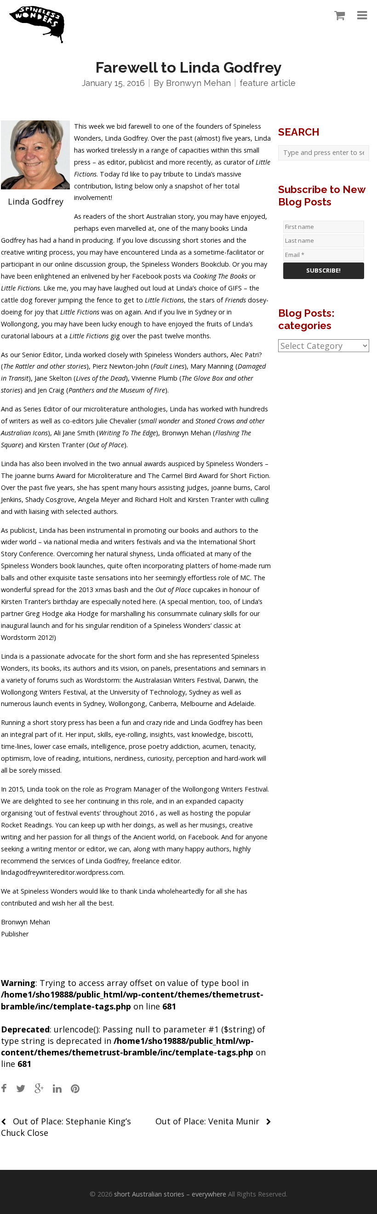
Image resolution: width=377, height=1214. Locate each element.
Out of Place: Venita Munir (207, 1121)
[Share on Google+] (39, 1088)
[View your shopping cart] (337, 15)
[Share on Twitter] (20, 1088)
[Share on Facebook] (4, 1088)
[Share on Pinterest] (75, 1088)
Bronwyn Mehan (198, 83)
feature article (268, 83)
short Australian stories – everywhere (170, 1194)
